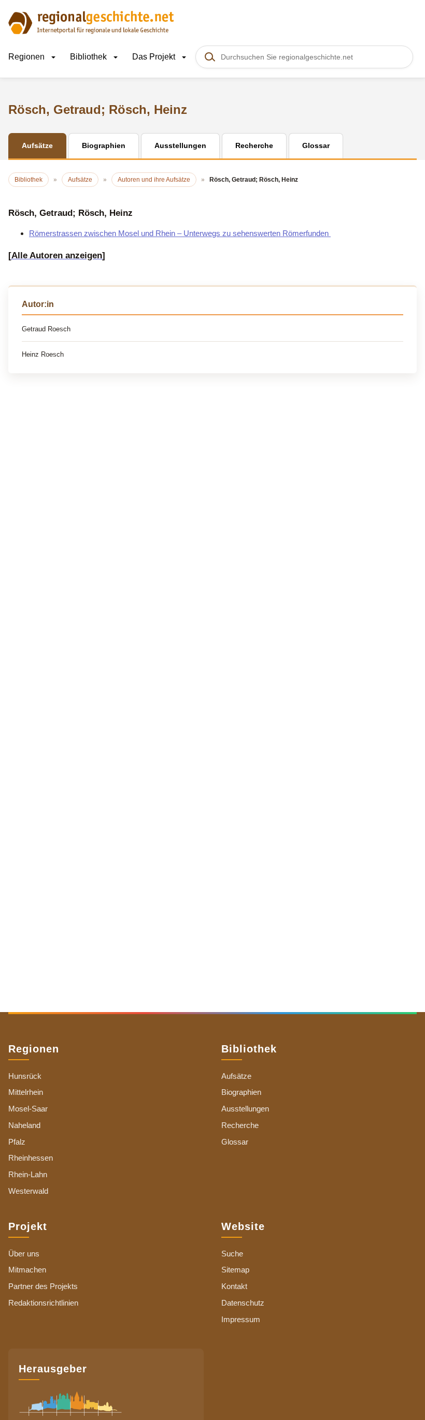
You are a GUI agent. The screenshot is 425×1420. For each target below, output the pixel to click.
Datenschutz (242, 1302)
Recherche (240, 1125)
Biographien (241, 1092)
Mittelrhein (25, 1092)
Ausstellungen (245, 1108)
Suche (232, 1253)
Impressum (240, 1319)
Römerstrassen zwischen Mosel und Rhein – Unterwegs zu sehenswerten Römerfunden (180, 233)
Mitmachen (27, 1269)
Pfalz (16, 1141)
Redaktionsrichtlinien (43, 1302)
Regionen (27, 56)
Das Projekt (154, 56)
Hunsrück (24, 1076)
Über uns (23, 1253)
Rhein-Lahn (27, 1174)
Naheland (24, 1125)
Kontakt (234, 1286)
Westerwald (28, 1191)
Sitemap (235, 1269)
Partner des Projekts (43, 1286)
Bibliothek (89, 56)
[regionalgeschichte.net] (91, 21)
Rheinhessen (30, 1157)
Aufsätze (236, 1076)
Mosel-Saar (28, 1108)
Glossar (234, 1141)
